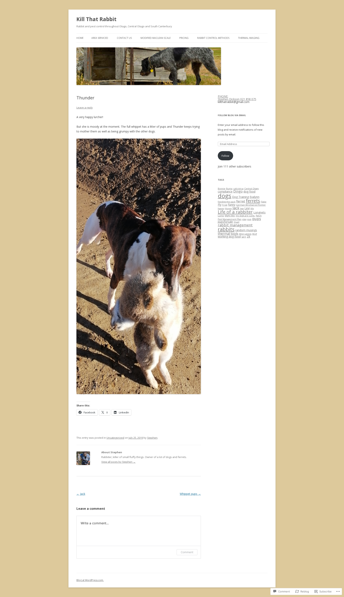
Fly (219, 205)
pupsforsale (225, 222)
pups (256, 218)
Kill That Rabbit (96, 19)
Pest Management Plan (229, 219)
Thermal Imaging (248, 38)
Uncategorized (115, 437)
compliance (225, 191)
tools (234, 233)
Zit (248, 236)
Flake (263, 201)
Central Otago (251, 188)
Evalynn (254, 197)
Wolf (254, 234)
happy (221, 208)
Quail (236, 222)
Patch (259, 215)
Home (79, 38)
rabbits (226, 229)
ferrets (253, 201)
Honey (228, 208)
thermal (224, 233)
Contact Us (124, 38)
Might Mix (230, 215)
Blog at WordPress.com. (90, 580)
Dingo (238, 191)
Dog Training (240, 197)
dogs (224, 196)
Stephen (152, 437)
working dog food (229, 236)
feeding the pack (227, 201)
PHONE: (223, 96)
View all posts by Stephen (118, 462)
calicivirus (238, 188)
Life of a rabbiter (235, 212)
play (244, 219)
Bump (229, 188)
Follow (225, 156)
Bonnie (221, 188)
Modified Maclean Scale (156, 38)
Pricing (184, 38)
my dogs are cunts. (245, 215)
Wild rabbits (245, 234)
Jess (242, 208)
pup (249, 219)
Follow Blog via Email (232, 115)
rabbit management (235, 225)
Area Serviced (99, 38)
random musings (246, 230)
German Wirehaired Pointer (251, 205)
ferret (240, 201)
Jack (80, 494)
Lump (221, 215)
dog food (249, 191)
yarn (243, 236)
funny (231, 205)
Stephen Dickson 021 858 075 (237, 99)
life (252, 208)
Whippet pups (190, 494)
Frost (224, 205)
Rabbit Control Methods (213, 38)
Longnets (259, 212)
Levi (247, 208)
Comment (187, 552)
